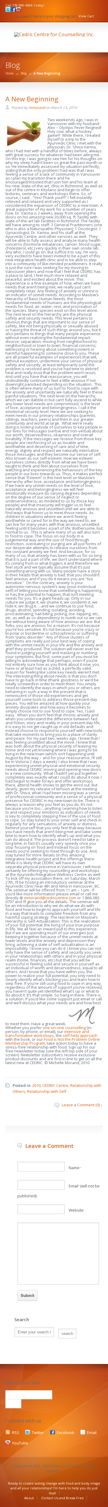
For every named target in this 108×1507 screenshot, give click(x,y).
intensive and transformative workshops (47, 1033)
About (29, 1498)
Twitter (38, 1432)
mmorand (36, 107)
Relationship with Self (46, 1091)
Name (75, 1167)
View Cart (86, 16)
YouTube (20, 1443)
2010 (36, 1085)
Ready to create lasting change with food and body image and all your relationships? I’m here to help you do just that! (54, 1488)
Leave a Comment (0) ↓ (82, 1105)
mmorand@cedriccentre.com (50, 897)
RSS (15, 1432)
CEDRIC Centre (55, 1085)
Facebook (65, 1432)
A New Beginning (31, 98)
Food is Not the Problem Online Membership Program (52, 1041)
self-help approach (80, 1035)
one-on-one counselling (64, 1027)
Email (92, 1432)
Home (9, 73)
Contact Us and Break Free (62, 1498)
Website (76, 1210)
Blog (23, 73)
